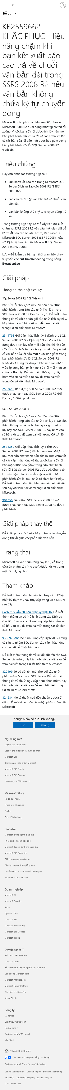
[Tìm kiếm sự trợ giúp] (13, 5)
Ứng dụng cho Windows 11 (17, 781)
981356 (7, 500)
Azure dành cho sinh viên (16, 877)
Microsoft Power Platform (16, 985)
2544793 (8, 335)
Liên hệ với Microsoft (14, 1071)
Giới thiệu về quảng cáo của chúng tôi (34, 1077)
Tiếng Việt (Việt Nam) (20, 1051)
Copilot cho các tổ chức (15, 744)
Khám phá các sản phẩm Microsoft (20, 762)
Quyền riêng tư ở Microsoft (17, 1034)
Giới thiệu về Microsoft (15, 1021)
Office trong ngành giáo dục (17, 859)
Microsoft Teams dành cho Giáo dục (21, 846)
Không (45, 725)
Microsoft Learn (12, 961)
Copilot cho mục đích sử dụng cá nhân (22, 750)
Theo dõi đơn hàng (13, 817)
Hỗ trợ (7, 13)
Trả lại (8, 811)
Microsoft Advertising (15, 925)
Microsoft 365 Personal (15, 775)
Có (23, 725)
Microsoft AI (10, 895)
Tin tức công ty (11, 1027)
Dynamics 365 (11, 913)
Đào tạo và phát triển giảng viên (20, 865)
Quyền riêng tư (34, 1071)
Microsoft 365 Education (16, 853)
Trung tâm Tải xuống (14, 804)
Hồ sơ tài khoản (12, 798)
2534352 (8, 446)
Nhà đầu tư (10, 1040)
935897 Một (10, 638)
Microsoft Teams (12, 937)
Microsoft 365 (11, 756)
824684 (7, 697)
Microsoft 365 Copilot (15, 931)
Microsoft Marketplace (15, 979)
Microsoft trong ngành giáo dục (19, 834)
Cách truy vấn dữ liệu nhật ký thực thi (27, 612)
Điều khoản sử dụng (52, 1071)
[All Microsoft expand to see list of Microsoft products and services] (4, 5)
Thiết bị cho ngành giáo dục (17, 840)
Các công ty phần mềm (15, 992)
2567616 (8, 389)
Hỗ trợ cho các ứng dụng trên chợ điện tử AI (25, 967)
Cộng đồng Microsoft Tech (17, 973)
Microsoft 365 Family (14, 769)
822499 (7, 671)
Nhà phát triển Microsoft (16, 955)
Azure (7, 907)
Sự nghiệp (9, 1015)
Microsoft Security (13, 901)
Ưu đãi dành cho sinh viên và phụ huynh (23, 871)
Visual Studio (11, 998)
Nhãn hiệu (9, 1077)
